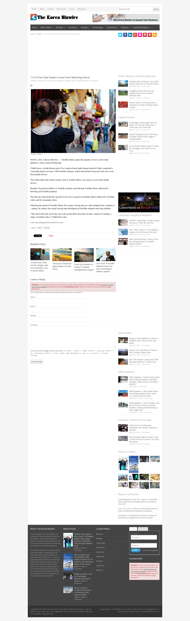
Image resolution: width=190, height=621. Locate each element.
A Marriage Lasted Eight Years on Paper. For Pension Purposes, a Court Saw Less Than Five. (143, 124)
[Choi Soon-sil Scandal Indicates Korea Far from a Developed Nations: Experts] (106, 254)
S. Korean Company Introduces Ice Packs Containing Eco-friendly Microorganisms (138, 510)
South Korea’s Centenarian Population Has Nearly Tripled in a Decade (143, 427)
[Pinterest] (150, 35)
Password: (134, 542)
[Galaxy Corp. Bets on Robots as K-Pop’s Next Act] (144, 477)
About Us (99, 570)
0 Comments (145, 86)
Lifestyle (84, 27)
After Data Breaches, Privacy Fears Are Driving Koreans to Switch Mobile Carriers (143, 241)
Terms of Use (61, 9)
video (39, 228)
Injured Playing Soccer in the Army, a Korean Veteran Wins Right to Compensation (143, 136)
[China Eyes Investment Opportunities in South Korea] (62, 254)
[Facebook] (125, 35)
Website (33, 316)
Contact (50, 9)
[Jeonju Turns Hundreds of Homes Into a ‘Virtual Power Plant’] (123, 352)
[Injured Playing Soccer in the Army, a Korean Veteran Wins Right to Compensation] (123, 136)
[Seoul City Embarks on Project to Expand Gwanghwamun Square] (84, 255)
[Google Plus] (135, 35)
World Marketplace (141, 27)
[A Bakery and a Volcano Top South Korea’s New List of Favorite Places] (123, 83)
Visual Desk (111, 27)
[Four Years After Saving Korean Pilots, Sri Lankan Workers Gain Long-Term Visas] (123, 477)
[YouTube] (145, 35)
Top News (81, 81)
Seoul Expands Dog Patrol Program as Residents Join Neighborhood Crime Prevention (137, 516)
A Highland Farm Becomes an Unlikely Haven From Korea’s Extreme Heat (141, 93)
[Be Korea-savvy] (54, 17)
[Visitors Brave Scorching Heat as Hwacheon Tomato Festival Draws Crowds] (123, 105)
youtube (47, 228)
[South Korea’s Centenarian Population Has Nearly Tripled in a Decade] (123, 428)
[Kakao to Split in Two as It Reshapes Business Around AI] (144, 459)
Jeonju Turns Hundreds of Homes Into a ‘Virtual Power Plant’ (143, 351)
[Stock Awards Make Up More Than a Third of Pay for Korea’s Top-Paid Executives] (123, 438)
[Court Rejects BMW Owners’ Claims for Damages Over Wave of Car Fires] (123, 147)
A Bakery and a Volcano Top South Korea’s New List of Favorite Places (144, 82)
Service (72, 9)
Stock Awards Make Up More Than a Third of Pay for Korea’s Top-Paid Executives (144, 439)
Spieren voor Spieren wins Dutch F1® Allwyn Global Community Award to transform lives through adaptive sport (83, 540)
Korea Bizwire (58, 81)
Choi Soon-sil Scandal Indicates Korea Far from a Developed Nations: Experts (105, 267)
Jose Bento (122, 515)
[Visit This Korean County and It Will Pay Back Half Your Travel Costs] (123, 361)
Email (33, 306)
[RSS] (155, 35)
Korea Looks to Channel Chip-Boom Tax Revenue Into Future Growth (82, 591)
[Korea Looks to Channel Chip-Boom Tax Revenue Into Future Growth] (155, 459)
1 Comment (148, 412)
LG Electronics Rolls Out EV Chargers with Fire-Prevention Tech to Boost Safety (39, 266)
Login (133, 529)
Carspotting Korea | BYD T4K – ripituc (132, 499)
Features (124, 27)
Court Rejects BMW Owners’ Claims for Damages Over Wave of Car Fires (144, 148)
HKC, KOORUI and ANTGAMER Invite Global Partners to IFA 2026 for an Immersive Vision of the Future (83, 559)
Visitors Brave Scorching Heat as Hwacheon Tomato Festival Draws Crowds (143, 104)
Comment (34, 325)
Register (143, 529)
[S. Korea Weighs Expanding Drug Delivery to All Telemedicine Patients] (123, 484)
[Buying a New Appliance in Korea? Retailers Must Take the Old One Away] (123, 340)
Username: (135, 534)
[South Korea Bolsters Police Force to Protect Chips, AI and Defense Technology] (155, 485)
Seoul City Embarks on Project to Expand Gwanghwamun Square (84, 267)
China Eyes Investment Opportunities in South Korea (61, 266)
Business (59, 27)
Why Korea (82, 9)
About (42, 9)
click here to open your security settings (144, 570)
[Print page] (73, 85)
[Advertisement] (73, 55)
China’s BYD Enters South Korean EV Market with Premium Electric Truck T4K (137, 501)
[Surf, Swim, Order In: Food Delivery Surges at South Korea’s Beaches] (123, 232)
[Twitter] (120, 35)
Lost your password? (150, 550)
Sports (74, 81)
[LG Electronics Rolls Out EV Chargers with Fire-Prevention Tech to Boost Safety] (40, 254)
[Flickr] (140, 35)
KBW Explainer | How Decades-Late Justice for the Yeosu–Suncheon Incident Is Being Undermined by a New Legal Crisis (144, 406)
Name (33, 297)
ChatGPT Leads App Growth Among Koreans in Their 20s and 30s (144, 221)
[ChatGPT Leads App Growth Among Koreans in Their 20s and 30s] (123, 222)
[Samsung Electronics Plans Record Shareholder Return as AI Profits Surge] (133, 477)
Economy (72, 27)
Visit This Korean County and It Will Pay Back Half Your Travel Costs (143, 360)
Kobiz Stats (100, 556)
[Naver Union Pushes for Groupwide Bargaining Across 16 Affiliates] (144, 485)
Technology (97, 27)
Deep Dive (100, 552)
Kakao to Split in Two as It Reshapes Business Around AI (83, 576)
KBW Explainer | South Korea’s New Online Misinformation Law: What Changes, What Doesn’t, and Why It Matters (144, 380)
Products (99, 561)
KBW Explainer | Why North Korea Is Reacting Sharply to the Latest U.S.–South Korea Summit (143, 393)
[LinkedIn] (130, 35)
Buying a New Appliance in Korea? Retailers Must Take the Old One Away (143, 340)
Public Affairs (45, 27)
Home (34, 9)
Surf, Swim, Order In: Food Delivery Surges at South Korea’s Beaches (143, 231)
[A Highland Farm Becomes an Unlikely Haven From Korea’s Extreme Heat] (123, 92)
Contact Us (100, 566)
